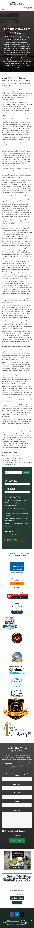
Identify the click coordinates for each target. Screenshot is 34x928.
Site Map (13, 923)
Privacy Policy (21, 923)
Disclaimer (17, 835)
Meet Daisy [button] (17, 867)
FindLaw (24, 924)
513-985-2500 (29, 8)
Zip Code (17, 784)
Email (17, 793)
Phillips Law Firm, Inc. (15, 83)
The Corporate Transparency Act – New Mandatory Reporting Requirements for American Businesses (15, 503)
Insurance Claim (6, 85)
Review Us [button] (17, 903)
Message (17, 810)
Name (17, 776)
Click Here (9, 554)
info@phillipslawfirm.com (10, 462)
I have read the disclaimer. (15, 831)
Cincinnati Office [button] (17, 898)
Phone (16, 801)
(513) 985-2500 (7, 460)
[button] (3, 9)
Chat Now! (26, 462)
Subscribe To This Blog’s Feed (13, 535)
